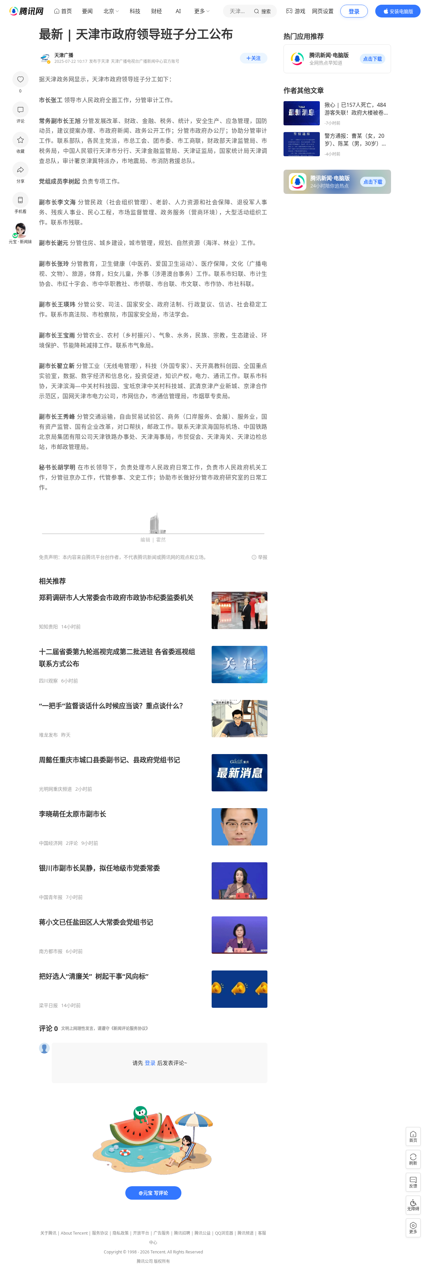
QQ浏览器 (224, 1233)
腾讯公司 (145, 1261)
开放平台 (141, 1233)
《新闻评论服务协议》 (130, 1028)
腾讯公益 (203, 1233)
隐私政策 (121, 1233)
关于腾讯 (48, 1233)
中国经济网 (50, 843)
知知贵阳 (48, 626)
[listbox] (153, 792)
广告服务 (162, 1233)
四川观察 (48, 680)
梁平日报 (48, 1005)
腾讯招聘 (182, 1233)
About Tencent (74, 1233)
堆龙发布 (48, 735)
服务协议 (100, 1233)
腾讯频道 (246, 1233)
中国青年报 (50, 897)
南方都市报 (50, 951)
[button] (372, 59)
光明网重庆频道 (55, 789)
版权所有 (162, 1261)
